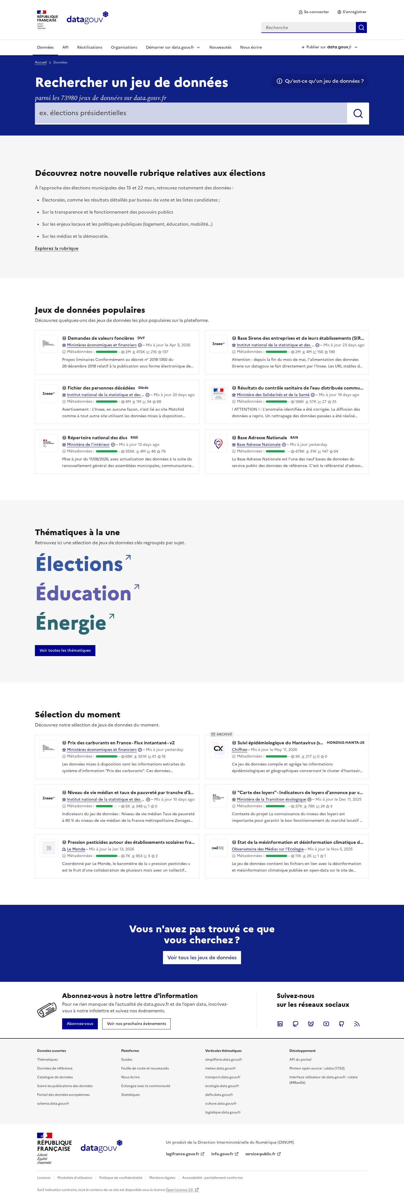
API (65, 47)
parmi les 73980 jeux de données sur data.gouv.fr (100, 98)
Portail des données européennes (63, 1094)
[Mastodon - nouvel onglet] (295, 1023)
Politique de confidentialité (120, 1177)
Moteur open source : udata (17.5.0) (317, 1068)
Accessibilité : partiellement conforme (212, 1177)
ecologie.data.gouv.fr (222, 1085)
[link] (314, 12)
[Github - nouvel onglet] (341, 1023)
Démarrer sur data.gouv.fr (170, 47)
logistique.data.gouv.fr (223, 1112)
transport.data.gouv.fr (222, 1077)
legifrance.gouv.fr (182, 1154)
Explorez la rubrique (56, 248)
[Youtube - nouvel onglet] (326, 1023)
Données (45, 47)
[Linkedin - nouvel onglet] (280, 1023)
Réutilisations (89, 47)
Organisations (124, 47)
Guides (126, 1059)
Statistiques (130, 1094)
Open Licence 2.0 (179, 1189)
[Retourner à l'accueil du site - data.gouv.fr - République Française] (101, 1148)
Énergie (71, 621)
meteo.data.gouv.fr (220, 1068)
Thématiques (47, 1059)
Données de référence (55, 1068)
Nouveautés (220, 47)
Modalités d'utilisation (74, 1177)
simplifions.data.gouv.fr (223, 1059)
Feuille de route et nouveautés (145, 1068)
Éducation (83, 592)
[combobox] (314, 27)
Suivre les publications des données (65, 1085)
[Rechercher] (358, 114)
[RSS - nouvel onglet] (357, 1023)
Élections (79, 562)
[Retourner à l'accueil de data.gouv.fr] (87, 19)
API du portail (300, 1059)
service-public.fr (260, 1154)
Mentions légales (162, 1177)
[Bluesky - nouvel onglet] (310, 1023)
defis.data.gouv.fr (219, 1094)
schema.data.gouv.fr (53, 1103)
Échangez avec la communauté (145, 1085)
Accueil (41, 62)
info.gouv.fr (222, 1154)
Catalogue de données (55, 1077)
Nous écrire (251, 47)
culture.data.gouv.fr (221, 1103)
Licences (44, 1177)
